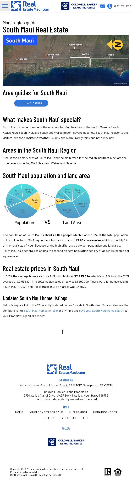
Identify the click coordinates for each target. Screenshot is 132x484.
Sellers (49, 418)
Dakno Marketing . (52, 475)
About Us (69, 418)
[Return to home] (66, 369)
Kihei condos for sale (46, 412)
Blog (85, 418)
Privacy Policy (17, 471)
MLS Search (78, 412)
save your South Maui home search (101, 310)
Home (19, 412)
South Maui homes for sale (41, 310)
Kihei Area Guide (31, 103)
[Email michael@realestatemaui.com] (103, 6)
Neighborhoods (105, 412)
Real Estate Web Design (22, 475)
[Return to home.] (30, 6)
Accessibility (32, 471)
